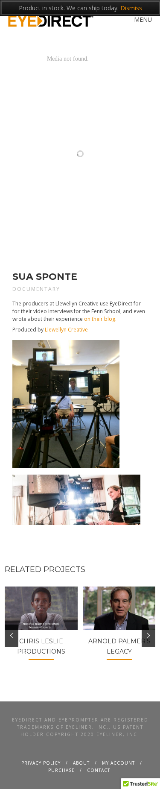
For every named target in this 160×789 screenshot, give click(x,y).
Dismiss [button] (131, 8)
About (81, 763)
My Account (118, 763)
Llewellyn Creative (66, 329)
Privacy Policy (41, 763)
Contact (98, 770)
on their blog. (100, 319)
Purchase (61, 770)
